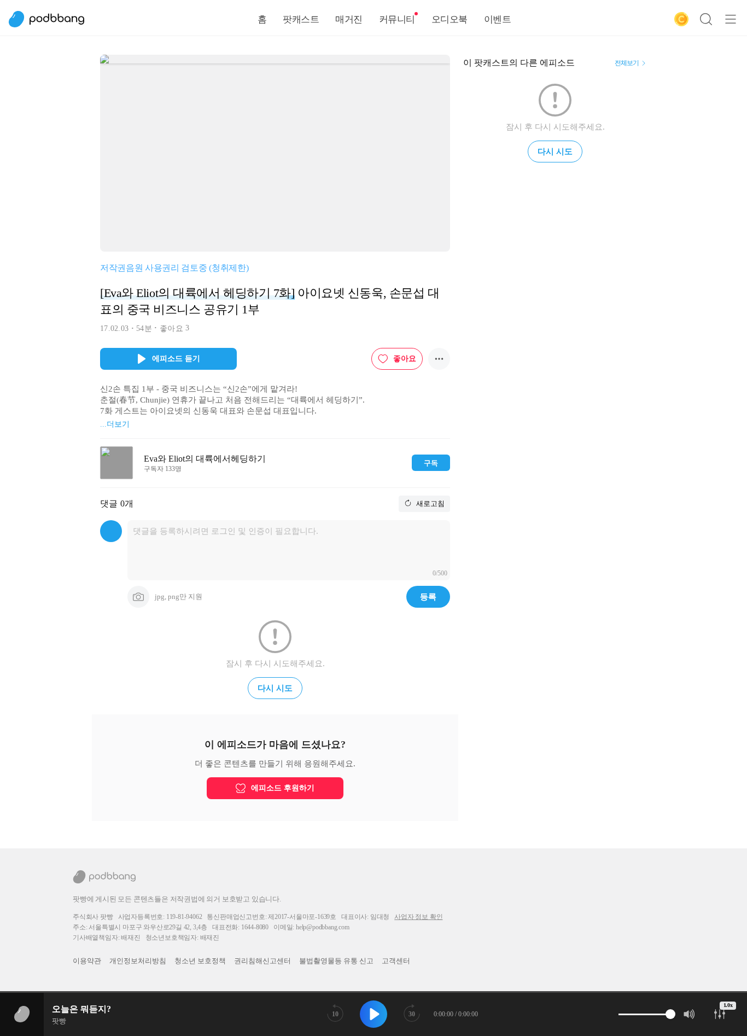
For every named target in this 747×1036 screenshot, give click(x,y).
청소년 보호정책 (200, 961)
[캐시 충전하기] (681, 19)
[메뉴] (731, 19)
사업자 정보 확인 (418, 917)
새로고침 (430, 503)
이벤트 (497, 19)
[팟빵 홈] (51, 19)
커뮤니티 (397, 19)
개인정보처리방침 (137, 961)
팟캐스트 (301, 19)
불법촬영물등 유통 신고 (336, 961)
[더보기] (439, 359)
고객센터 (396, 961)
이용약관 (87, 961)
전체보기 (627, 63)
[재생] (373, 1014)
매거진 (349, 19)
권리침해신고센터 (262, 961)
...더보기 (115, 424)
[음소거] (690, 1014)
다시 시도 (275, 688)
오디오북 (449, 19)
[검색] (706, 19)
